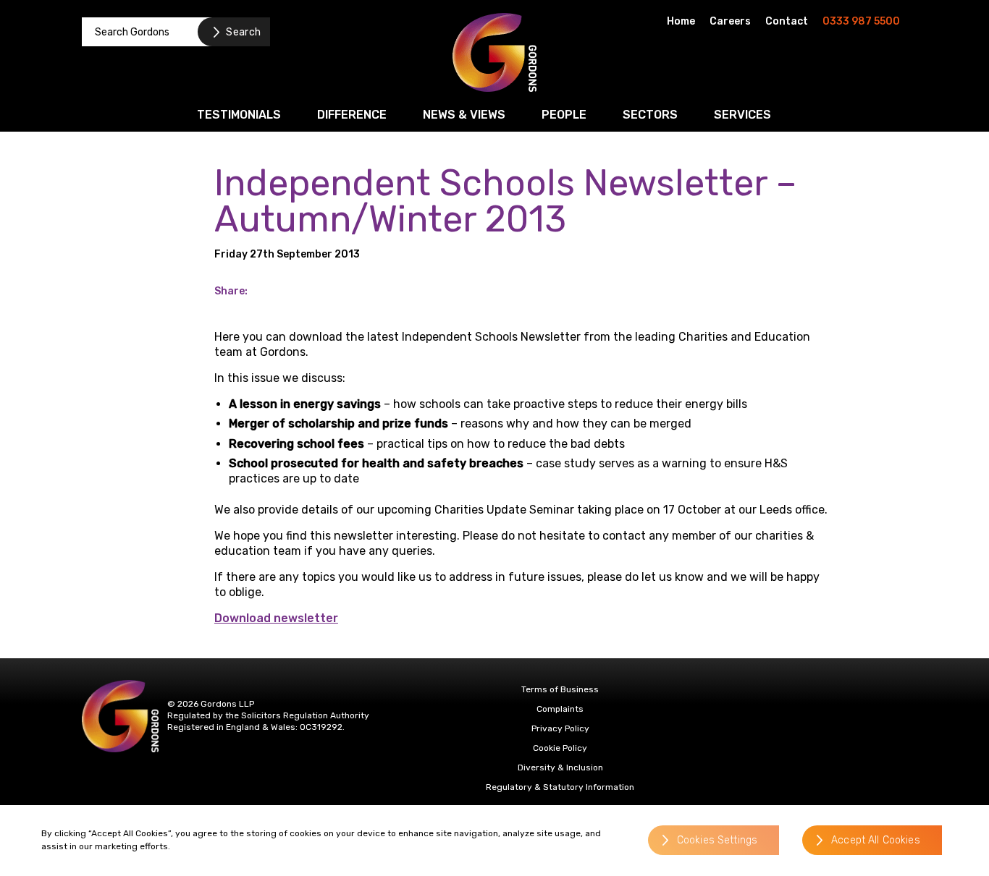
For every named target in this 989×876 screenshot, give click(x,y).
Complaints (560, 709)
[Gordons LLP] (494, 52)
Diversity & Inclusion (560, 767)
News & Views (464, 115)
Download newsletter (276, 618)
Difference (352, 115)
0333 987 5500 (861, 21)
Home (681, 21)
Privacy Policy (560, 728)
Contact (786, 21)
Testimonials (239, 115)
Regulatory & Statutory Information (560, 787)
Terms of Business (560, 689)
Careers (730, 21)
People (564, 115)
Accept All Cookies (875, 841)
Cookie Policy (560, 748)
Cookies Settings (717, 841)
